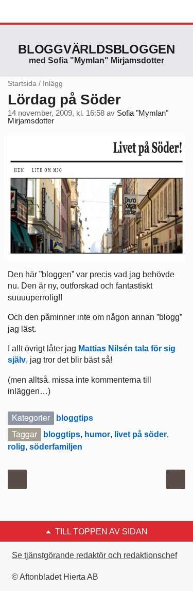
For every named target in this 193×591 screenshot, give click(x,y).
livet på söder (140, 434)
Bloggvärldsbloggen (96, 49)
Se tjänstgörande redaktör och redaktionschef (94, 555)
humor (97, 434)
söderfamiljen (55, 446)
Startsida (22, 83)
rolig (16, 446)
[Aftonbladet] (46, 11)
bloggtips (74, 418)
